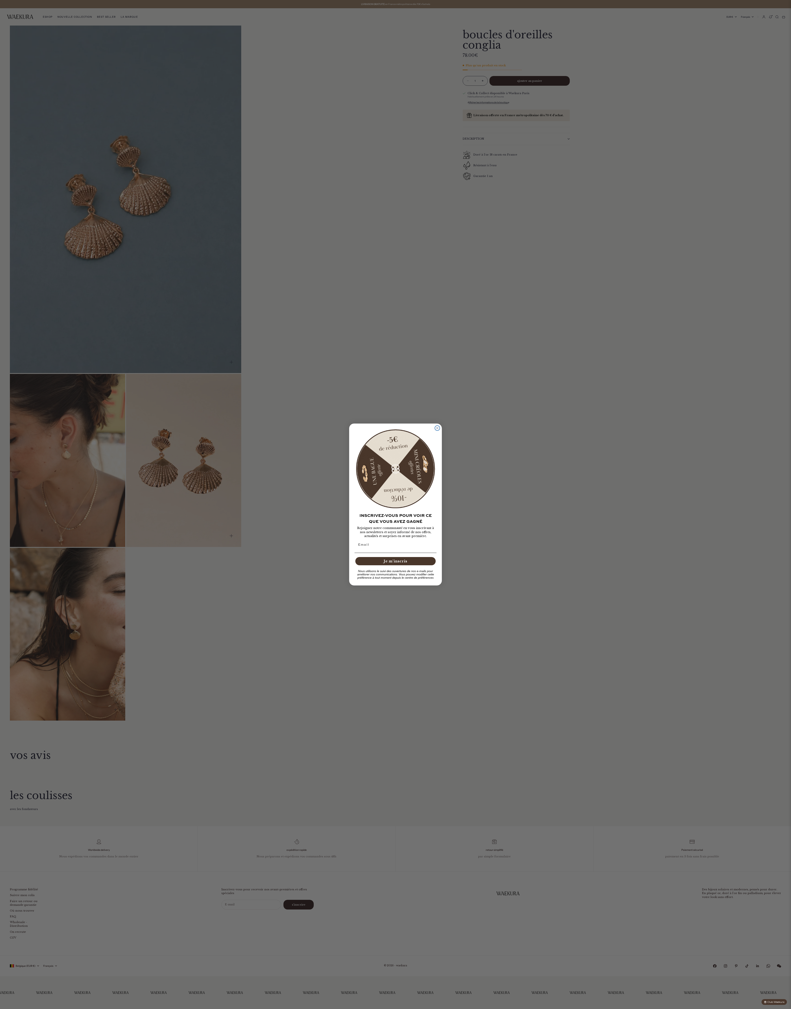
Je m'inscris (395, 561)
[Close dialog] (437, 428)
